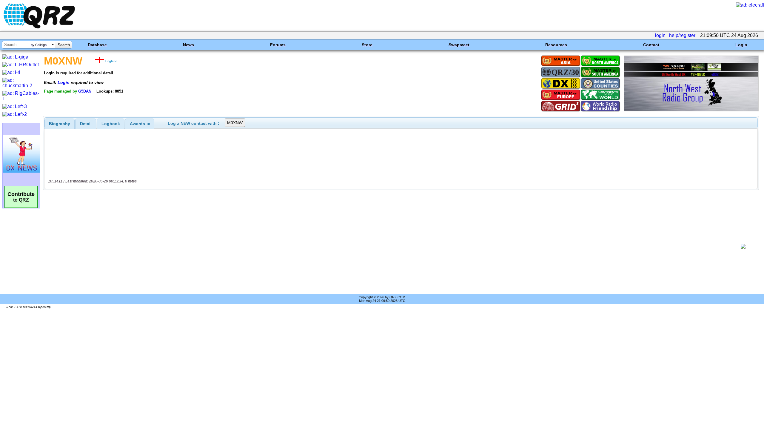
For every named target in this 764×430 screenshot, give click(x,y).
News (188, 44)
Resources (556, 44)
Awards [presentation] (140, 123)
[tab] (59, 124)
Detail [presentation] (86, 123)
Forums (278, 44)
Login (741, 44)
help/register (682, 35)
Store (367, 44)
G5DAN (84, 91)
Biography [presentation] (59, 123)
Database (97, 44)
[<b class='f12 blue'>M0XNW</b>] (691, 109)
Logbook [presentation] (110, 123)
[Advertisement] (390, 246)
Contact (651, 44)
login (660, 35)
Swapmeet (459, 44)
